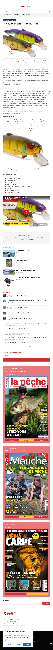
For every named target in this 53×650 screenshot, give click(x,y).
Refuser (18, 644)
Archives (41, 440)
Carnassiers (6, 20)
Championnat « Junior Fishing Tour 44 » (17, 328)
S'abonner (26, 440)
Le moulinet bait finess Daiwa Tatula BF (28, 277)
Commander (37, 594)
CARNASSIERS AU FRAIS (23, 250)
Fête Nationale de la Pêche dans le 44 (16, 342)
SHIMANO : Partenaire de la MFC (17, 295)
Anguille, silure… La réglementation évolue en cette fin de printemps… (26, 337)
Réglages (9, 644)
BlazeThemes (35, 645)
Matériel (13, 20)
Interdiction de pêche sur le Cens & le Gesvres (19, 333)
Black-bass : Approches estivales (25, 270)
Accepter (27, 644)
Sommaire (11, 440)
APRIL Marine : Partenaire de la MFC (18, 313)
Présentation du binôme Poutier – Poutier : (20, 318)
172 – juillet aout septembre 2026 (17, 307)
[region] (18, 638)
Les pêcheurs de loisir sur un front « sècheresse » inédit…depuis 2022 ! (26, 324)
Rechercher (6, 600)
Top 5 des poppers (21, 260)
